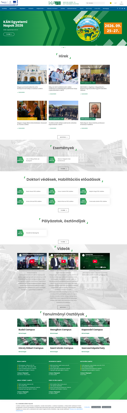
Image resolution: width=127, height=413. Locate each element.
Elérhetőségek (22, 333)
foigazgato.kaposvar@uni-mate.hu (91, 370)
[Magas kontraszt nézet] (110, 3)
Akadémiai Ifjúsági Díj (32, 233)
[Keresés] (87, 3)
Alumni (81, 8)
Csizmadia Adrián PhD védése (98, 201)
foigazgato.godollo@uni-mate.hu (58, 389)
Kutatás (63, 8)
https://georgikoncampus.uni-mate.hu (60, 368)
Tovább (8, 33)
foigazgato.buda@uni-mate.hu (26, 370)
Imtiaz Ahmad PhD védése (34, 201)
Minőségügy (106, 8)
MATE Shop (89, 8)
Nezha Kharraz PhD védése (65, 201)
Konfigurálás (87, 407)
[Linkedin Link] (124, 8)
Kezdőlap (4, 8)
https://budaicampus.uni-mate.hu (27, 368)
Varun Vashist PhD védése (65, 191)
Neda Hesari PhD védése (33, 191)
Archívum (63, 137)
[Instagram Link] (119, 8)
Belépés (121, 4)
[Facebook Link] (117, 8)
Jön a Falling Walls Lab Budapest (32, 160)
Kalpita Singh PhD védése (96, 191)
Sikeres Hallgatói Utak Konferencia (64, 160)
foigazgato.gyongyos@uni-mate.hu (28, 389)
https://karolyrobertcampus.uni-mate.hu (29, 387)
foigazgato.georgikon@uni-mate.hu (59, 370)
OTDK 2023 (97, 8)
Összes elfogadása (96, 407)
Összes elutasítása (106, 407)
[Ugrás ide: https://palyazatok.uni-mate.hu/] (10, 2)
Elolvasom (22, 92)
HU (115, 3)
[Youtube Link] (122, 8)
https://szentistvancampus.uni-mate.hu (60, 387)
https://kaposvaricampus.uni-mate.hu (92, 368)
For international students (17, 24)
